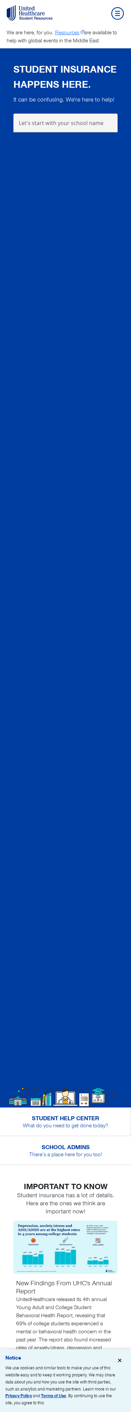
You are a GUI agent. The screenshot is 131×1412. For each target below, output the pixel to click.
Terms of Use (53, 1396)
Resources (67, 32)
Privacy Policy (18, 1396)
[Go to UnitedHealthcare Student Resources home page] (31, 13)
